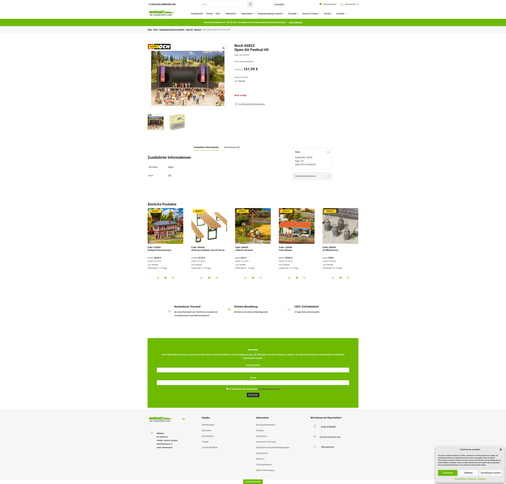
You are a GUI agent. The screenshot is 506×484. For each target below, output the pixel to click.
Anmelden (279, 4)
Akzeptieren (447, 473)
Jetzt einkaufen (295, 22)
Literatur (327, 13)
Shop (218, 13)
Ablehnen (468, 473)
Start (150, 30)
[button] (500, 449)
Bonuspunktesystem (265, 425)
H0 (169, 175)
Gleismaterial (246, 13)
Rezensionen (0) (232, 147)
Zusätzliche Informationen (206, 147)
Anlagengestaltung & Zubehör (270, 13)
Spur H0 (189, 30)
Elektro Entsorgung (265, 470)
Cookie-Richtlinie (460, 479)
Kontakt (259, 430)
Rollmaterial (231, 13)
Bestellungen (208, 425)
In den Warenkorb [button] (165, 278)
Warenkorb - (351, 4)
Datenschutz (472, 479)
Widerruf (260, 459)
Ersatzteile (292, 13)
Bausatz (197, 30)
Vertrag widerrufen (253, 482)
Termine (209, 13)
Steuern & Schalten (310, 13)
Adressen (206, 430)
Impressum (482, 479)
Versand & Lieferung (266, 442)
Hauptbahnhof (197, 13)
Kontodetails (208, 436)
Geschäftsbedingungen (269, 389)
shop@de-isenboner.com (163, 4)
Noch (170, 167)
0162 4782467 (328, 426)
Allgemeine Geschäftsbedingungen (273, 447)
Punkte (205, 442)
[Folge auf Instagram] (183, 419)
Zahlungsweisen (264, 464)
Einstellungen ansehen (491, 473)
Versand (242, 81)
